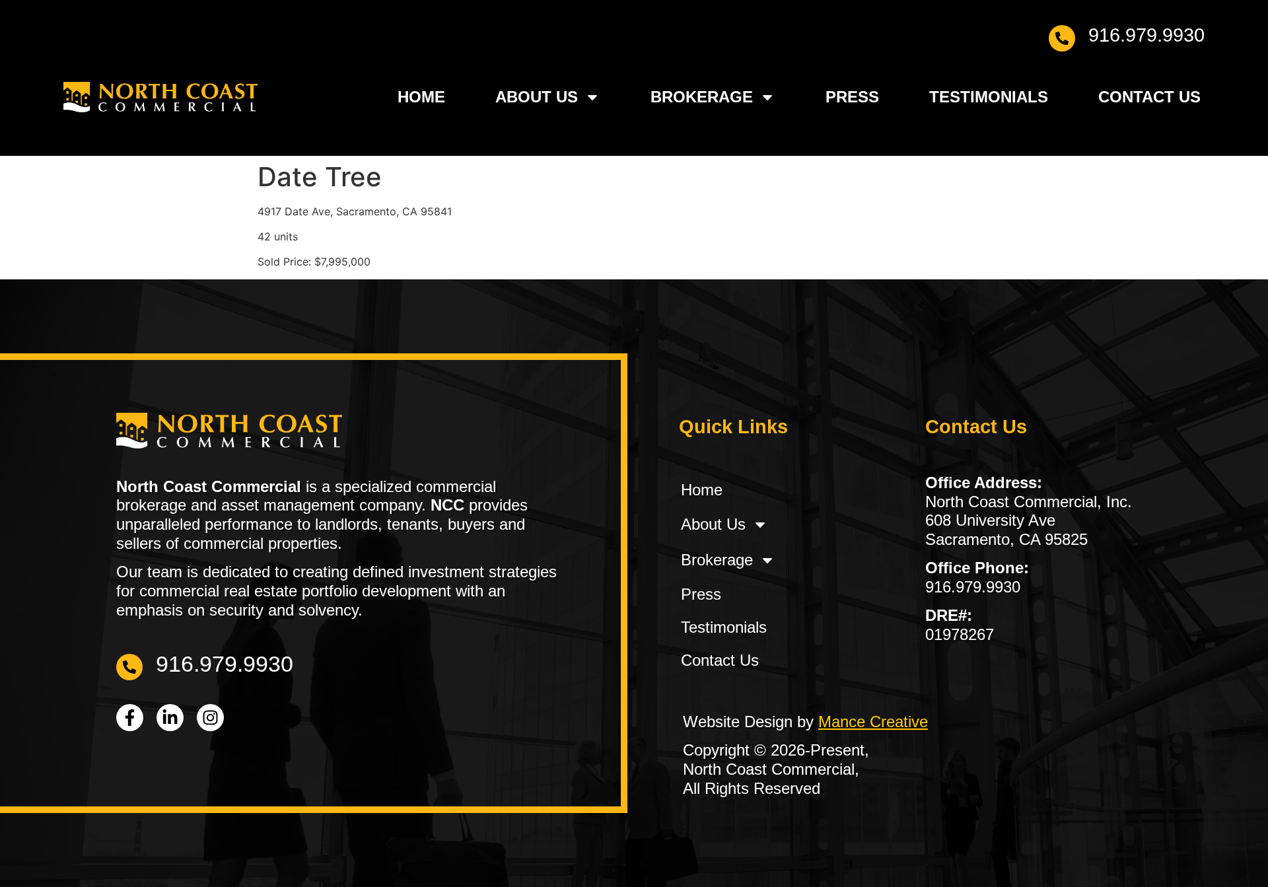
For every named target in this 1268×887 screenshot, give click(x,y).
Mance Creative (873, 721)
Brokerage (702, 97)
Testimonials (988, 97)
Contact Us (1149, 97)
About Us (536, 97)
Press (852, 97)
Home (421, 97)
